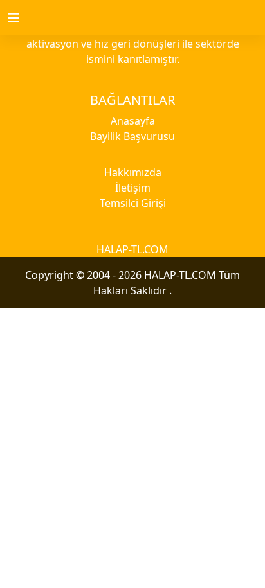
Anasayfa (133, 121)
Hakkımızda (132, 172)
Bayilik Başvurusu (132, 136)
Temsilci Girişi (133, 203)
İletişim (133, 188)
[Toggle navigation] (21, 18)
